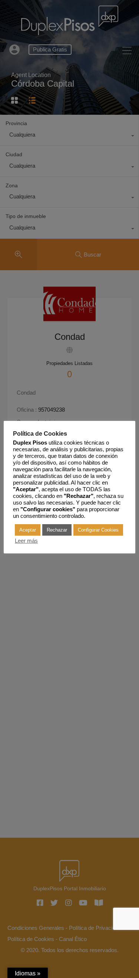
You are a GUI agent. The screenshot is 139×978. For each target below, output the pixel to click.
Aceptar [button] (27, 530)
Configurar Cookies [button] (98, 530)
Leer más (26, 541)
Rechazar (57, 530)
